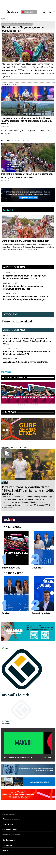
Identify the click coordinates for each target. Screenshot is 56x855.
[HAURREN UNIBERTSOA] (23, 742)
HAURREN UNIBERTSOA (18, 757)
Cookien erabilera (10, 829)
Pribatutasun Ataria (11, 819)
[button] (52, 224)
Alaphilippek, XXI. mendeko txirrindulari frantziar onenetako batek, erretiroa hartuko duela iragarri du (27, 363)
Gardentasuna (8, 840)
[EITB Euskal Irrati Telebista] (12, 11)
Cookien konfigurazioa (12, 835)
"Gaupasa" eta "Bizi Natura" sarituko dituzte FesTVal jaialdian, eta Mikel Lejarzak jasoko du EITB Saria (26, 121)
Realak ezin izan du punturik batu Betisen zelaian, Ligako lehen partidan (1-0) (26, 352)
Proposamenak (15, 377)
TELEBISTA (6, 372)
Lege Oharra (7, 824)
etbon (12, 412)
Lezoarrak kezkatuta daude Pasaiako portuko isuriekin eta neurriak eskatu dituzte (24, 277)
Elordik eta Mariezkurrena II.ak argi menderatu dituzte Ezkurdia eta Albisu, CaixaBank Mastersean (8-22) (27, 341)
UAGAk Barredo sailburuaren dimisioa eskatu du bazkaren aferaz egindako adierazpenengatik (26, 297)
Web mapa (7, 851)
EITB (3, 19)
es (54, 12)
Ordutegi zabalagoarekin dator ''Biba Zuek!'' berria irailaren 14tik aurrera (28, 490)
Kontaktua (7, 845)
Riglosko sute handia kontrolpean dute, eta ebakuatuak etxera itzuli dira (23, 287)
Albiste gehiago (14, 267)
